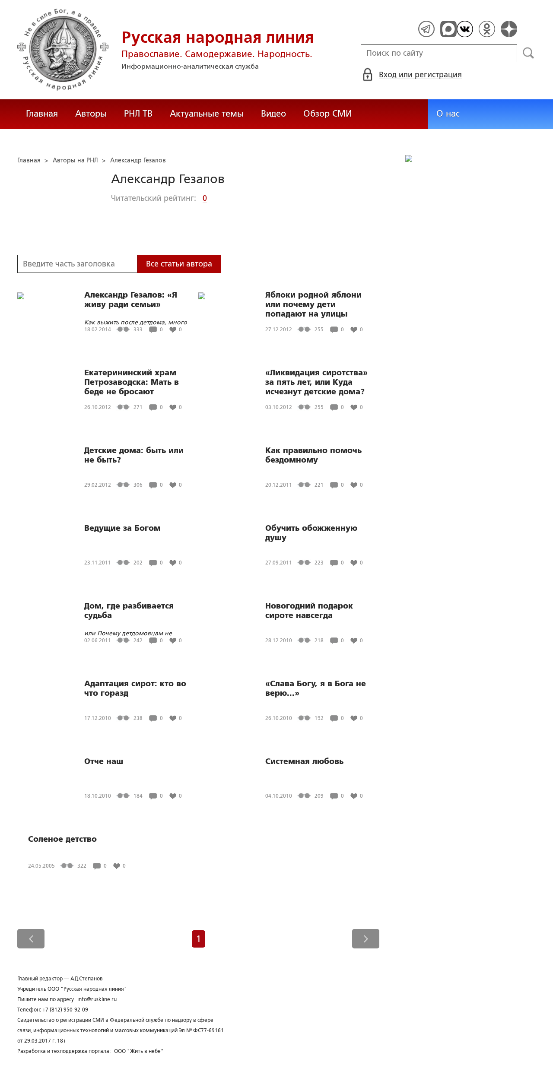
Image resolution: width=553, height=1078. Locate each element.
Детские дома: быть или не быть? (134, 455)
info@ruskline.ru (97, 999)
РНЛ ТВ (138, 113)
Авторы (91, 113)
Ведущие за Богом (122, 528)
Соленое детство (62, 839)
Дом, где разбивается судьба (129, 611)
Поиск (528, 53)
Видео (273, 113)
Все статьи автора (179, 264)
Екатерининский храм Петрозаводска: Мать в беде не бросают (131, 382)
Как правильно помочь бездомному (313, 455)
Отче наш (103, 761)
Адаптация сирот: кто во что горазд (135, 688)
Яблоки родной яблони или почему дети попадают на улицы (313, 304)
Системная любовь (304, 761)
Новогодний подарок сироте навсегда (309, 611)
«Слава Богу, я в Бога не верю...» (315, 688)
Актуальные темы (207, 113)
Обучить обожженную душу (311, 533)
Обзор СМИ (327, 113)
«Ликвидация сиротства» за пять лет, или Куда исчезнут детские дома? (316, 382)
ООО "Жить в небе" (139, 1051)
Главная (42, 113)
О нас (448, 113)
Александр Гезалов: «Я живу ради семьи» (130, 300)
